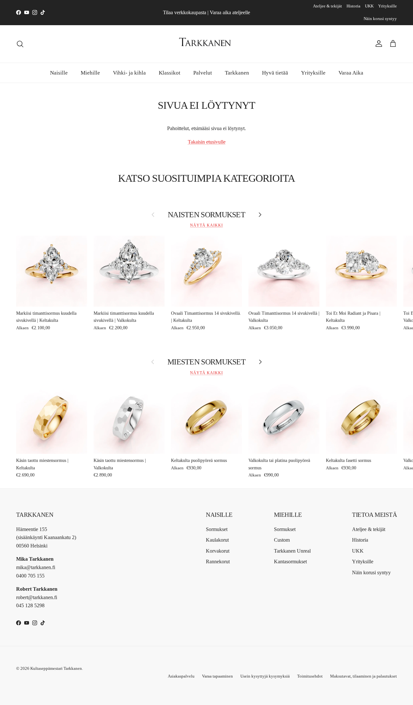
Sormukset (216, 529)
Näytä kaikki (206, 225)
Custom (282, 540)
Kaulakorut (217, 540)
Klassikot (169, 72)
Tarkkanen (237, 72)
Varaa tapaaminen (217, 676)
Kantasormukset (290, 561)
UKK (369, 6)
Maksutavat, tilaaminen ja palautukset (363, 676)
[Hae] (20, 44)
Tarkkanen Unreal (292, 551)
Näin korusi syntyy (380, 18)
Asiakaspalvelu (181, 676)
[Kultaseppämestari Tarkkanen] (206, 44)
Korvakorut (217, 551)
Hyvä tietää (275, 72)
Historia (353, 6)
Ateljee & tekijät (327, 6)
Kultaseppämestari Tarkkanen (56, 668)
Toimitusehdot (310, 676)
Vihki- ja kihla (129, 72)
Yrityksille (387, 6)
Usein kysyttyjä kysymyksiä (265, 676)
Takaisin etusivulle (207, 142)
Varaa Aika (350, 72)
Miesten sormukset (206, 362)
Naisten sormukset (206, 214)
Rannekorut (218, 561)
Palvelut (202, 72)
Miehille (90, 72)
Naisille (59, 72)
